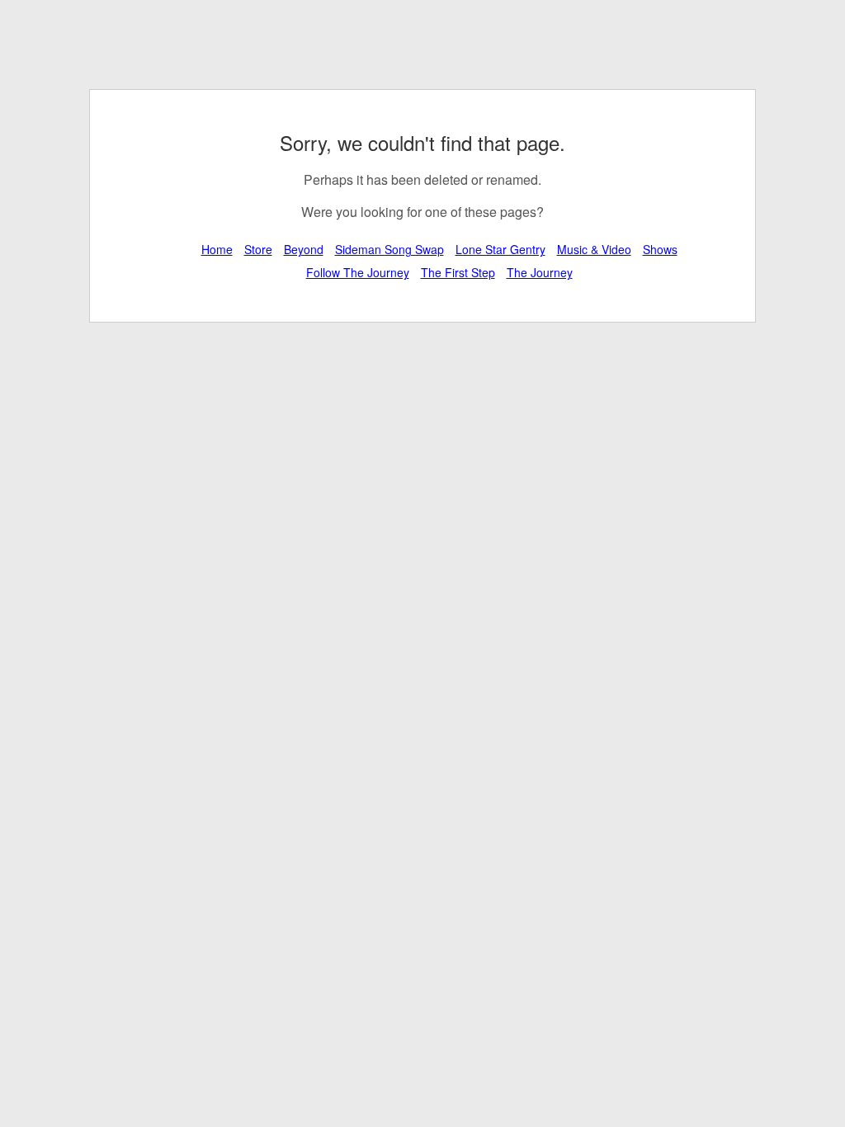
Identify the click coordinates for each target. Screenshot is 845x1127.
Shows (660, 249)
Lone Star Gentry (500, 249)
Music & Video (594, 249)
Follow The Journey (357, 272)
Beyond (303, 249)
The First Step (458, 272)
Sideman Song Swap (389, 249)
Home (217, 249)
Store (258, 249)
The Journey (540, 272)
